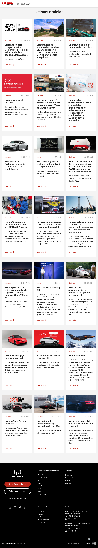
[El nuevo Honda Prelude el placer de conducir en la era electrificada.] (17, 144)
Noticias (68, 483)
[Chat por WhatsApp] (92, 542)
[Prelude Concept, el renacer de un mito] (17, 339)
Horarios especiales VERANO (15, 101)
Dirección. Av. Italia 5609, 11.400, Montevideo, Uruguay (77, 512)
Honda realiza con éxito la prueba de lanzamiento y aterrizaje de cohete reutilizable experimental (80, 227)
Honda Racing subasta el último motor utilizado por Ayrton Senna (49, 164)
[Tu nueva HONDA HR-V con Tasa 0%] (49, 339)
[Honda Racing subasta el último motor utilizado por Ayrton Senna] (49, 144)
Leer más (8, 65)
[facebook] (20, 507)
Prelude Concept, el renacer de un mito (15, 356)
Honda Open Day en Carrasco (15, 422)
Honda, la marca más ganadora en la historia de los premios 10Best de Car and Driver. (48, 104)
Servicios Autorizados (72, 478)
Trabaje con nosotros (17, 491)
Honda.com (42, 522)
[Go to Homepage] (16, 3)
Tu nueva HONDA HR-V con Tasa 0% (49, 356)
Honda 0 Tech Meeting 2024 (48, 288)
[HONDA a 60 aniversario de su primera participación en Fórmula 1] (81, 270)
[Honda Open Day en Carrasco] (17, 404)
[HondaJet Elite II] (81, 339)
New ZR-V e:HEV (44, 483)
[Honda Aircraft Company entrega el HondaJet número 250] (49, 404)
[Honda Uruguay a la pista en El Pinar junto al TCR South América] (17, 205)
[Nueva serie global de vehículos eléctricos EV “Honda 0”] (81, 404)
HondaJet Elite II (76, 355)
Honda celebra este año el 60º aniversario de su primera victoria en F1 (49, 224)
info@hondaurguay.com (17, 498)
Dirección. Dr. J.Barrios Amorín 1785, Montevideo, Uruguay (78, 524)
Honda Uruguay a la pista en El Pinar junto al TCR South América (16, 224)
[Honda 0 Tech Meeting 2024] (49, 270)
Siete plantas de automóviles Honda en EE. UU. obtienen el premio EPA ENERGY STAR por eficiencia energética (48, 51)
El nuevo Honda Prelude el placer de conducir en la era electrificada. (15, 165)
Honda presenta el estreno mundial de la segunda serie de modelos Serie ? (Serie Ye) (16, 292)
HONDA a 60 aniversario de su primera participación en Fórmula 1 (79, 291)
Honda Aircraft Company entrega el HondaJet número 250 (48, 423)
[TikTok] (25, 507)
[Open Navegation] (94, 3)
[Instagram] (10, 507)
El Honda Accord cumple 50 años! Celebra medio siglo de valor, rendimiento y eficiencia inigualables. (16, 50)
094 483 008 (72, 519)
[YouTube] (15, 507)
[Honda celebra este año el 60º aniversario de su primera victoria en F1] (49, 205)
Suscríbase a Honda (17, 484)
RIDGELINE (42, 494)
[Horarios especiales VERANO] (17, 83)
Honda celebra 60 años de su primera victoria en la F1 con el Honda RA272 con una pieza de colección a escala (80, 166)
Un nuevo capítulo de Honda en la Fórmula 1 (80, 46)
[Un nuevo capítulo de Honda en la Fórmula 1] (81, 28)
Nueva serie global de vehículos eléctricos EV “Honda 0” (80, 423)
